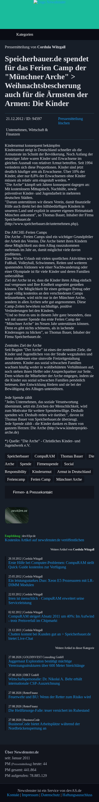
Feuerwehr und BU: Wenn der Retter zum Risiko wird (49, 697)
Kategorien (25, 34)
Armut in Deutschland (74, 472)
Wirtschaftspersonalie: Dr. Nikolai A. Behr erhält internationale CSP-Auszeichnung (45, 681)
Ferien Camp (40, 479)
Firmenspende (47, 464)
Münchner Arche (69, 479)
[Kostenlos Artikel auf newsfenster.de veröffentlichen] (49, 515)
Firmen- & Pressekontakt (32, 492)
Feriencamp (16, 479)
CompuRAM (45, 456)
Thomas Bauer (72, 456)
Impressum (30, 795)
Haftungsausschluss (77, 795)
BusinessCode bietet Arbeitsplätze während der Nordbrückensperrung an (44, 726)
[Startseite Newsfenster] (50, 2)
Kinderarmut (41, 472)
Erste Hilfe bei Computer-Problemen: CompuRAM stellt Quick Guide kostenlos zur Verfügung (51, 565)
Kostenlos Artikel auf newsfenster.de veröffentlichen (44, 540)
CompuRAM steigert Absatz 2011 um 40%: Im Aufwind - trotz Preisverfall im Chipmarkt (51, 618)
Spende (25, 464)
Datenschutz (50, 795)
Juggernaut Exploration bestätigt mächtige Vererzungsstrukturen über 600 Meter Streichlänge (46, 663)
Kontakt (13, 795)
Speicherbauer (18, 456)
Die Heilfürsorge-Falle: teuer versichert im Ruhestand (48, 710)
